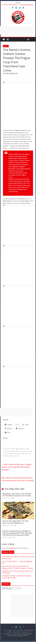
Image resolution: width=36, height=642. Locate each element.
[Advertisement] (22, 605)
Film (14, 630)
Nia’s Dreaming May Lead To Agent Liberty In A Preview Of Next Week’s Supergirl (16, 467)
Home (5, 630)
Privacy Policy (16, 632)
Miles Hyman (15, 453)
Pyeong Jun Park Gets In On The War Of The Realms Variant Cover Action (16, 495)
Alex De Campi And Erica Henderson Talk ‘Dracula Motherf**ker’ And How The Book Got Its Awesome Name (17, 533)
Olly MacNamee (21, 449)
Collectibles (20, 630)
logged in (13, 548)
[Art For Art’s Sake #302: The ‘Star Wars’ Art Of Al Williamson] (18, 503)
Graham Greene (15, 451)
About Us (9, 632)
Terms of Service (25, 632)
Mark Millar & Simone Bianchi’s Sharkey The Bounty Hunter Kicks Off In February (18, 480)
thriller (10, 456)
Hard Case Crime (24, 451)
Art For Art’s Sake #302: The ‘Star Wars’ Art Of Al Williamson (15, 522)
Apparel (31, 630)
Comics (6, 46)
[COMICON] (18, 11)
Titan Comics (16, 456)
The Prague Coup (23, 453)
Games (26, 630)
